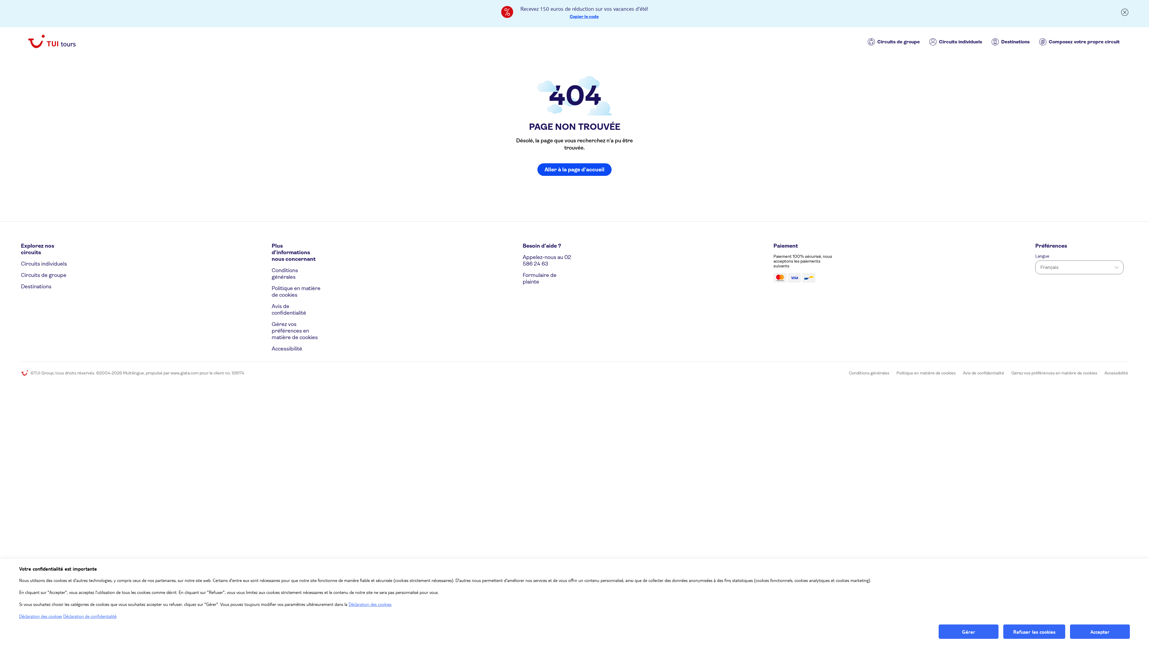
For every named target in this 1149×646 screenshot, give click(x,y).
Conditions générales (285, 273)
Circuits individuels (960, 42)
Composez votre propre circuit (1084, 42)
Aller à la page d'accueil (574, 170)
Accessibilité (287, 349)
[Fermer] (1124, 10)
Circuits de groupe (898, 42)
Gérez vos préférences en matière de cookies (295, 330)
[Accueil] (52, 42)
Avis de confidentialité (289, 309)
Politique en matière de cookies (296, 291)
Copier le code (584, 16)
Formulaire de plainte (540, 278)
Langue (1042, 256)
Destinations (1015, 42)
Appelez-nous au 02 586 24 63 (547, 260)
